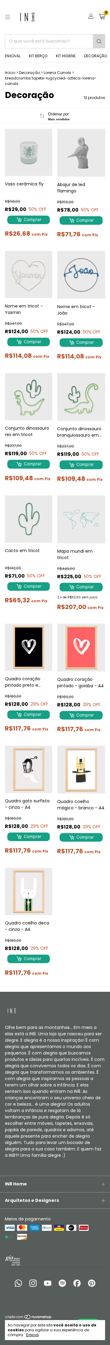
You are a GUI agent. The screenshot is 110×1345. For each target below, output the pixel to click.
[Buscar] (99, 41)
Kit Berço (38, 55)
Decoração (95, 55)
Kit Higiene (65, 55)
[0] (102, 17)
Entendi (32, 1335)
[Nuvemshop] (28, 1318)
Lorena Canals (57, 72)
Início (10, 72)
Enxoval (12, 55)
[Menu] (7, 17)
